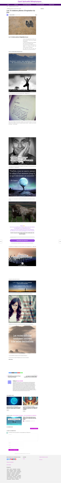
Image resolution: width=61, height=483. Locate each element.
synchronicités (19, 476)
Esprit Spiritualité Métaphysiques (29, 1)
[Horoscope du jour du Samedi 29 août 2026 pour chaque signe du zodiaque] (14, 401)
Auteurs (24, 458)
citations (15, 470)
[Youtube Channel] (15, 459)
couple (8, 471)
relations (13, 475)
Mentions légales (9, 464)
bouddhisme (11, 470)
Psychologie (8, 475)
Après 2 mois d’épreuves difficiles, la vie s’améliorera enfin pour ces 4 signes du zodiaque (30, 408)
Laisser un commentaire (34, 428)
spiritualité (14, 476)
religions (16, 475)
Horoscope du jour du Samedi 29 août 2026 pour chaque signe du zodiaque (13, 408)
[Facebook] (10, 372)
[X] (13, 372)
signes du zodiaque (9, 476)
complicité (19, 470)
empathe (11, 471)
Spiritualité (16, 4)
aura (7, 470)
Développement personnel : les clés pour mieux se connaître (24, 415)
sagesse (20, 475)
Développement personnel (27, 4)
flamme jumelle (19, 471)
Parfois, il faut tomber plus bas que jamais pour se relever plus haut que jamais (29, 418)
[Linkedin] (15, 372)
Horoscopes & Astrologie (40, 4)
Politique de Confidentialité (10, 462)
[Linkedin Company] (14, 459)
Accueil (8, 4)
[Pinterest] (18, 372)
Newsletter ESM (51, 4)
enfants (15, 471)
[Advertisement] (16, 44)
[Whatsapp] (21, 372)
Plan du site (40, 459)
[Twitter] (9, 459)
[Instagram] (10, 459)
